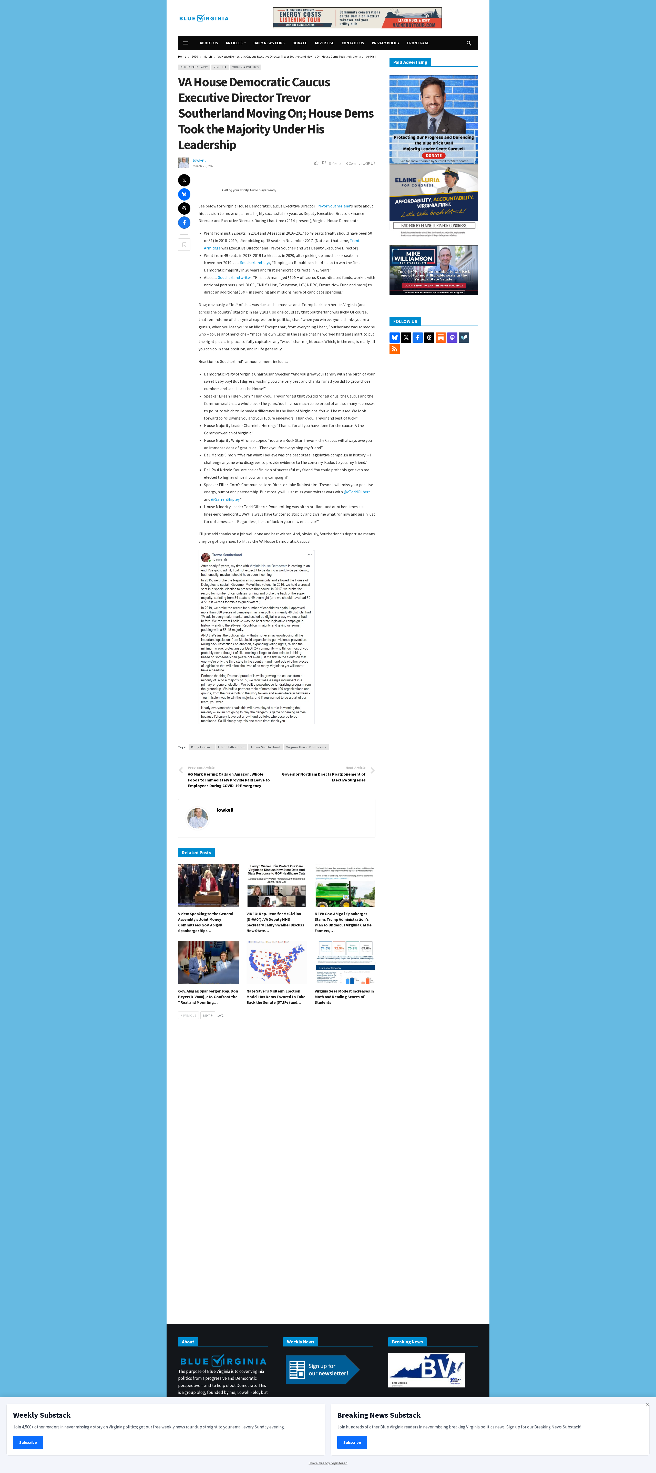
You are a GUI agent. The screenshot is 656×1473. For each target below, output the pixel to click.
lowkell (199, 160)
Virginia (220, 67)
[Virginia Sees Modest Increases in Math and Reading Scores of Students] (345, 962)
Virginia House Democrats (306, 747)
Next (206, 1015)
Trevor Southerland (333, 205)
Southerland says (255, 262)
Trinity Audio (249, 190)
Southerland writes (235, 277)
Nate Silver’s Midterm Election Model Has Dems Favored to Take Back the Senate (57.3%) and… (276, 996)
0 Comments (355, 163)
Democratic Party (194, 67)
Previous (189, 1015)
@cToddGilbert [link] (357, 491)
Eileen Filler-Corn (231, 747)
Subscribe (28, 1442)
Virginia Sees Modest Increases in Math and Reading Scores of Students (344, 996)
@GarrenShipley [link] (225, 499)
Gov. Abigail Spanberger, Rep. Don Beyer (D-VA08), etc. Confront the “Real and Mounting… (208, 996)
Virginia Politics (245, 67)
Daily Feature (201, 747)
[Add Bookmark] (184, 244)
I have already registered (328, 1463)
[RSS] (394, 349)
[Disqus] (276, 1100)
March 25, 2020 (204, 166)
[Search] (469, 43)
